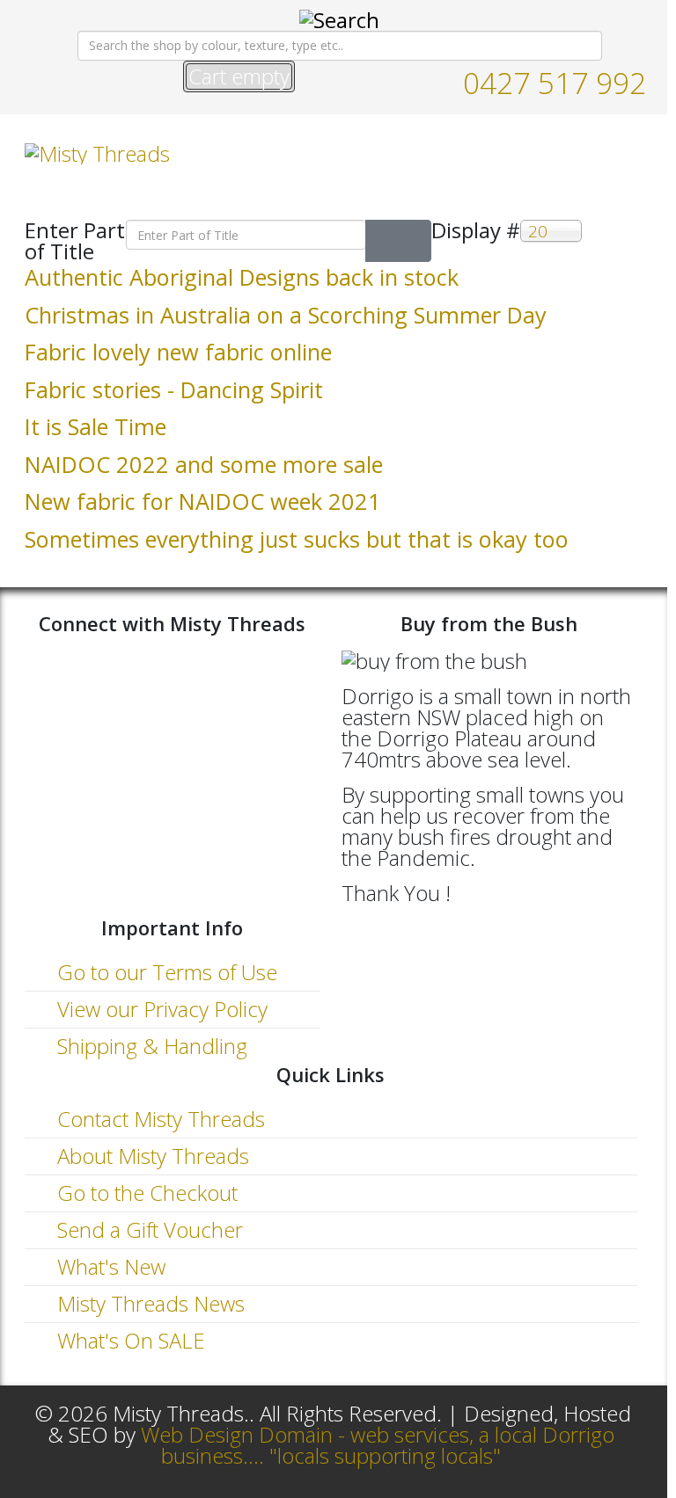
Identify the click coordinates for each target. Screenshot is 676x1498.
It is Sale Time (95, 426)
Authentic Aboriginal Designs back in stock (242, 277)
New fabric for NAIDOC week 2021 (203, 501)
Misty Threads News (148, 1303)
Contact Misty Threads (158, 1118)
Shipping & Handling (149, 1045)
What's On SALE (128, 1340)
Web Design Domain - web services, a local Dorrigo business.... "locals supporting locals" (377, 1445)
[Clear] (414, 241)
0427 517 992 (554, 82)
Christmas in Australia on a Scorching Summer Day (286, 315)
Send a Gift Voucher (147, 1229)
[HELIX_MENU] (630, 152)
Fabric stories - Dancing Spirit (174, 389)
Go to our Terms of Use (164, 971)
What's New (108, 1266)
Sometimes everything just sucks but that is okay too (297, 539)
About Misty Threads (150, 1155)
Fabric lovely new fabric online (178, 352)
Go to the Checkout (145, 1192)
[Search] (382, 241)
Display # (475, 232)
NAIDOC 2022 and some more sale (204, 464)
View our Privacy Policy (160, 1008)
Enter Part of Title (75, 241)
